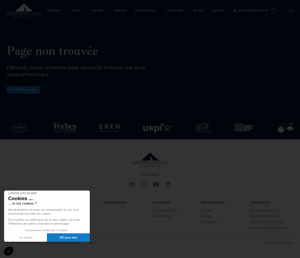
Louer (75, 10)
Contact (218, 10)
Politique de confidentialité (61, 243)
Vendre (97, 10)
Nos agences (209, 222)
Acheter (53, 10)
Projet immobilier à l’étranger (268, 227)
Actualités (207, 210)
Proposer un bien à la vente (267, 222)
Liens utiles (260, 202)
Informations (212, 202)
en (291, 11)
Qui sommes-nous (164, 210)
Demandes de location (264, 210)
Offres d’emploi (162, 216)
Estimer (120, 10)
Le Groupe (174, 10)
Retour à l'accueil (23, 89)
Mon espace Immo (253, 10)
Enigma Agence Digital (279, 243)
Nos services (145, 10)
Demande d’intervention (265, 216)
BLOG (198, 10)
